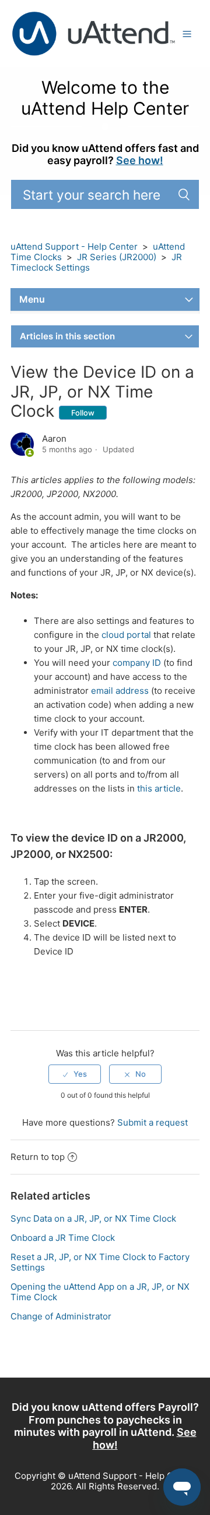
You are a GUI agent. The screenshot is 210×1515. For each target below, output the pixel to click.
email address (120, 690)
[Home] (93, 32)
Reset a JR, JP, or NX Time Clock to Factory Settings (100, 1262)
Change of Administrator (60, 1316)
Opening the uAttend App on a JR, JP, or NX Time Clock (100, 1292)
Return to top (37, 1156)
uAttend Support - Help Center (74, 246)
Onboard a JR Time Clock (62, 1237)
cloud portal (126, 634)
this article (159, 788)
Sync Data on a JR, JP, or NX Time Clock (93, 1218)
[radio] (74, 1074)
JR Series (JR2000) (116, 256)
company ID (137, 662)
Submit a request (152, 1122)
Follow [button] (82, 412)
